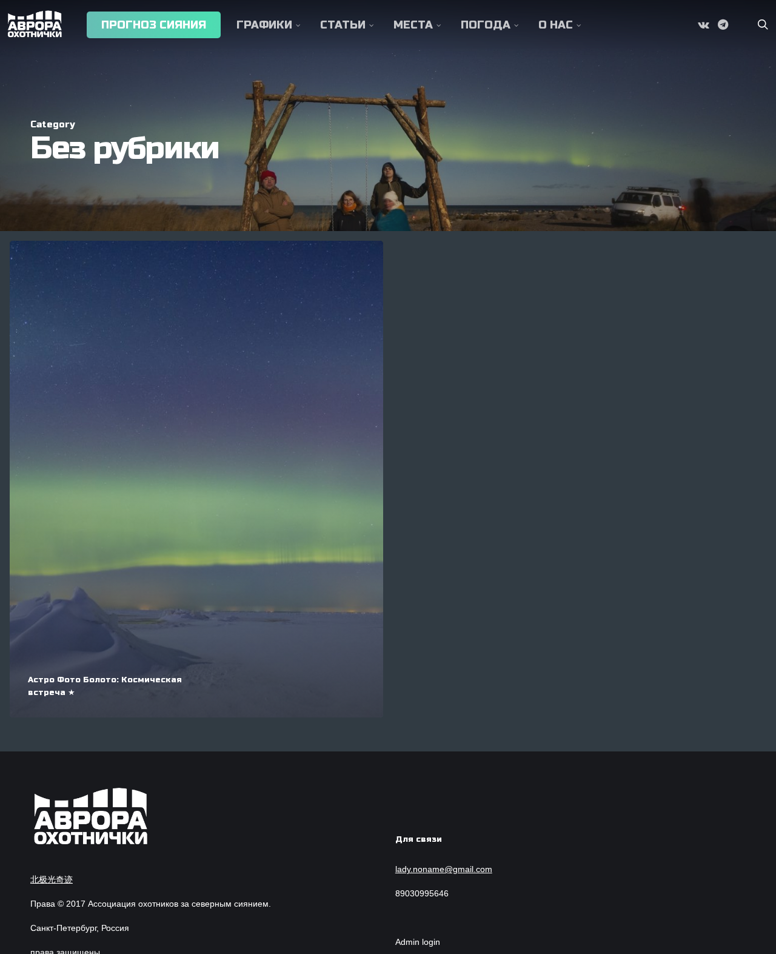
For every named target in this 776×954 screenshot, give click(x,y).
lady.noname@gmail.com (443, 869)
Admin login (417, 942)
